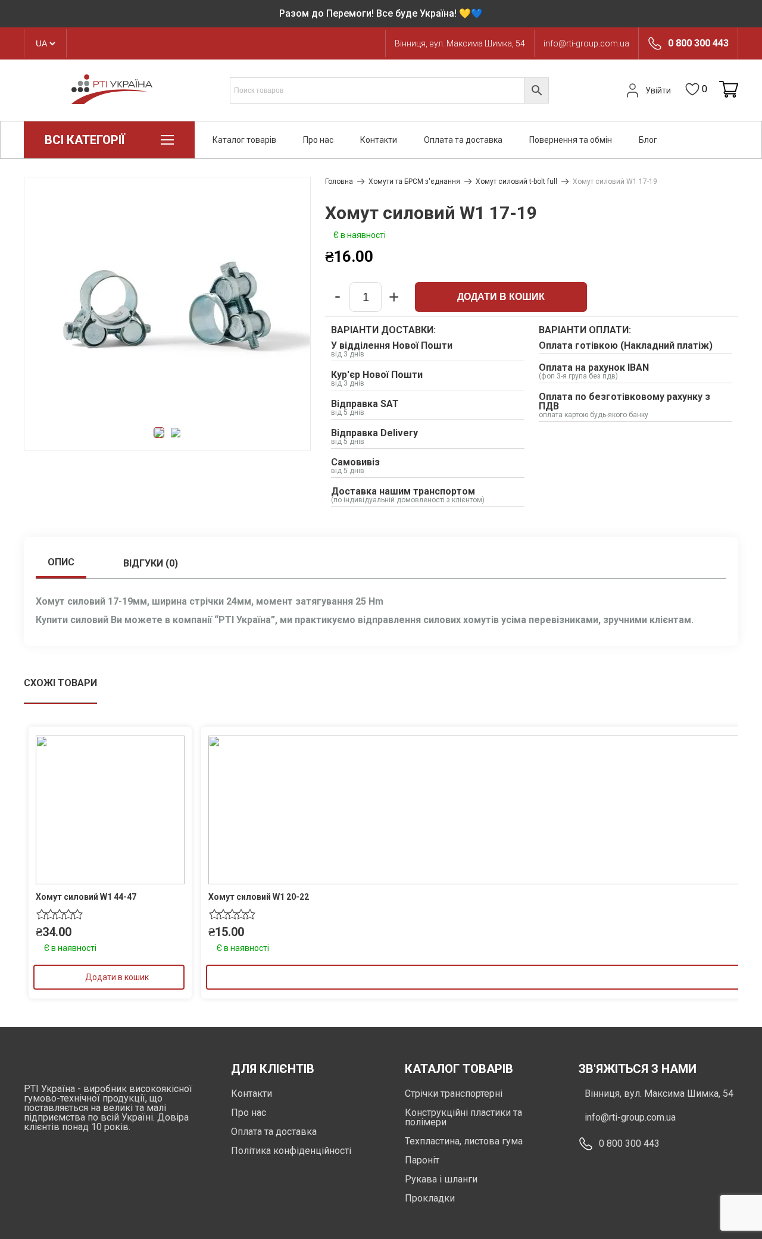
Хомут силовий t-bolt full (516, 181)
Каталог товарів (244, 140)
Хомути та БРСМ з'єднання (414, 181)
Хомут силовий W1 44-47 (86, 897)
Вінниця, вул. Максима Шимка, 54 (460, 43)
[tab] (61, 563)
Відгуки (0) (150, 563)
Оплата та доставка (463, 140)
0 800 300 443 (698, 43)
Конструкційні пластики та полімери (463, 1117)
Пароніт (422, 1160)
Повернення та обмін (570, 140)
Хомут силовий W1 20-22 (258, 897)
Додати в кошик (501, 297)
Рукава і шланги (441, 1179)
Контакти (378, 140)
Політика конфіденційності (291, 1150)
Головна (339, 181)
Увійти (658, 90)
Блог (648, 140)
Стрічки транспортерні (453, 1093)
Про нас (318, 140)
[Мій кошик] (728, 90)
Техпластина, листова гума (464, 1141)
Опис (61, 562)
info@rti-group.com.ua (586, 43)
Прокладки (430, 1198)
